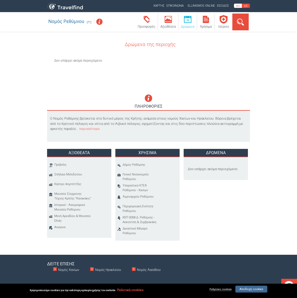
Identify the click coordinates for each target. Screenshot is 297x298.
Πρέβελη (60, 164)
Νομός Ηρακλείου (108, 270)
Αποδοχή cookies (251, 289)
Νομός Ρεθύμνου (66, 21)
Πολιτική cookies (130, 290)
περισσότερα (89, 129)
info (99, 21)
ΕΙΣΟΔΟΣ (223, 5)
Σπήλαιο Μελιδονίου (68, 174)
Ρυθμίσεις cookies (221, 289)
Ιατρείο (223, 26)
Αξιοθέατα (168, 26)
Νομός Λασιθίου (149, 270)
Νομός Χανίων (68, 270)
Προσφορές (146, 26)
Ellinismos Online (201, 5)
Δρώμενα (187, 26)
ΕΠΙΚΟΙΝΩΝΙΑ (175, 5)
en (238, 6)
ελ (246, 6)
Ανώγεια (59, 227)
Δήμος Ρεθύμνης (134, 164)
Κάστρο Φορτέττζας (67, 184)
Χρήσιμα (206, 26)
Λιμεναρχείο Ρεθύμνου (138, 196)
